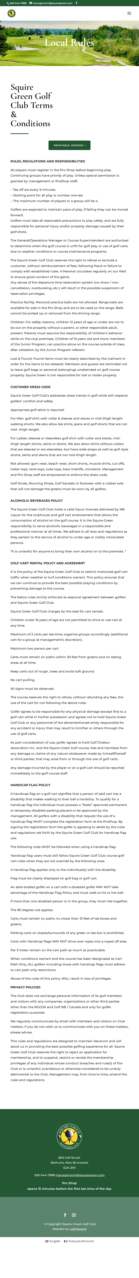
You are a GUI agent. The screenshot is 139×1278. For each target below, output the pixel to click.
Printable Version (68, 145)
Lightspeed (78, 1229)
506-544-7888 (18, 3)
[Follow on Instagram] (73, 1215)
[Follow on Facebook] (65, 1215)
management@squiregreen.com (80, 1175)
